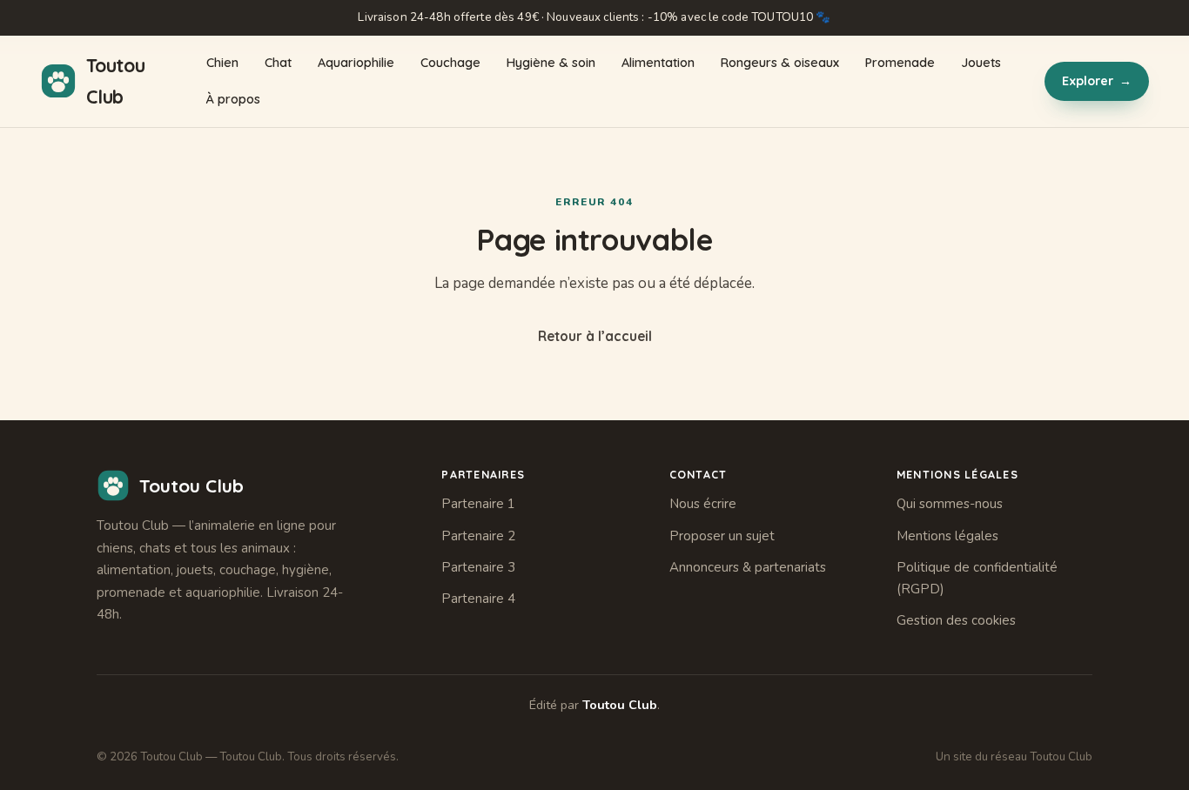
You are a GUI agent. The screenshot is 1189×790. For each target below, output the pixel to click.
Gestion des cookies (956, 620)
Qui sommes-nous (950, 503)
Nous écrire (702, 503)
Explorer (1097, 81)
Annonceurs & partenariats (747, 567)
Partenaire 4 (478, 598)
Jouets (981, 62)
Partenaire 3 (478, 567)
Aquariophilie (356, 62)
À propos (233, 99)
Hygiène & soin (551, 62)
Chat (278, 62)
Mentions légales (947, 536)
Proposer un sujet (722, 536)
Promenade (900, 62)
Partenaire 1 (478, 503)
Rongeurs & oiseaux (780, 62)
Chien (222, 62)
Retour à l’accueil (595, 336)
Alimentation (658, 62)
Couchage (450, 62)
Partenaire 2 (478, 536)
